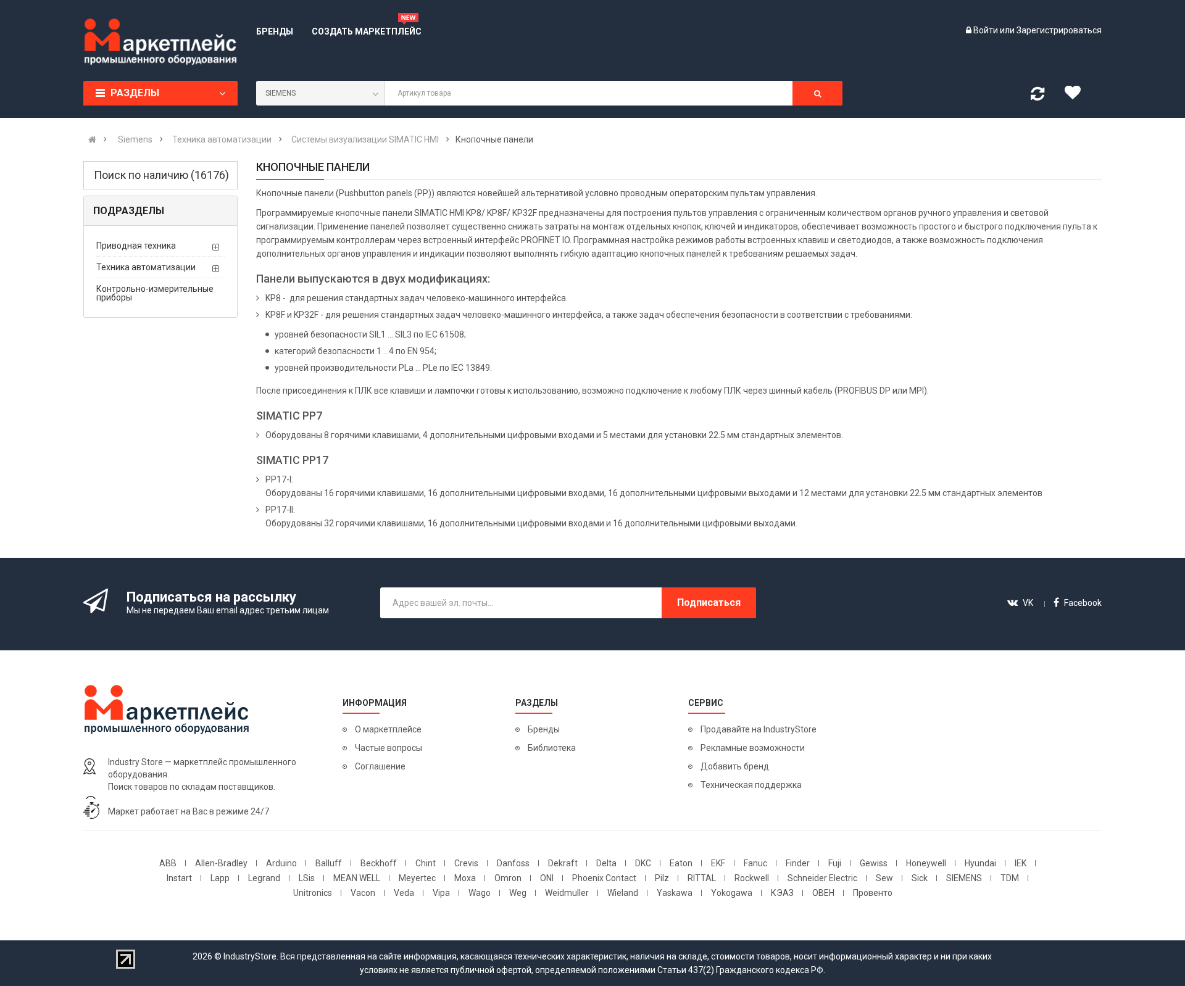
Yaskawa (674, 893)
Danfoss (513, 863)
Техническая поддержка (751, 785)
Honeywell (926, 863)
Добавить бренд (735, 766)
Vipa (441, 893)
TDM (1009, 878)
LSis (307, 878)
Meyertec (417, 878)
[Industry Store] (160, 42)
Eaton (681, 863)
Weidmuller (567, 893)
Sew (884, 878)
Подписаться (709, 602)
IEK (1020, 863)
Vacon (363, 893)
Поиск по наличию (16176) (161, 174)
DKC (643, 863)
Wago (479, 893)
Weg (517, 893)
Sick (920, 878)
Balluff (328, 863)
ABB (168, 863)
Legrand (264, 878)
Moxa (465, 878)
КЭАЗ (782, 893)
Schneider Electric (822, 878)
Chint (425, 863)
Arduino (281, 863)
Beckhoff (378, 863)
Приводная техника (136, 246)
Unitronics (312, 893)
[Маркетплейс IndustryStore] (92, 139)
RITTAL (702, 878)
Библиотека (552, 748)
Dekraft (563, 863)
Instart (179, 878)
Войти (986, 30)
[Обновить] (1037, 96)
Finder (798, 863)
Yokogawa (731, 893)
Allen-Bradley (221, 863)
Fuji (834, 863)
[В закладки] (1077, 96)
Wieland (622, 893)
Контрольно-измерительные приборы (155, 293)
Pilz (662, 878)
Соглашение (380, 766)
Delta (606, 863)
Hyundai (980, 863)
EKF (718, 863)
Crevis (466, 863)
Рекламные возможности (753, 748)
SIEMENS (964, 878)
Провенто (872, 893)
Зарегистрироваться (1059, 30)
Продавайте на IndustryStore (759, 729)
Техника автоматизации (146, 267)
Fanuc (755, 863)
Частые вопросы (388, 748)
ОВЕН (823, 893)
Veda (404, 893)
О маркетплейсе (388, 729)
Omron (508, 878)
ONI (547, 878)
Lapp (220, 878)
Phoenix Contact (604, 878)
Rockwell (751, 878)
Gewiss (874, 863)
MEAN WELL (356, 878)
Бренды (544, 729)
